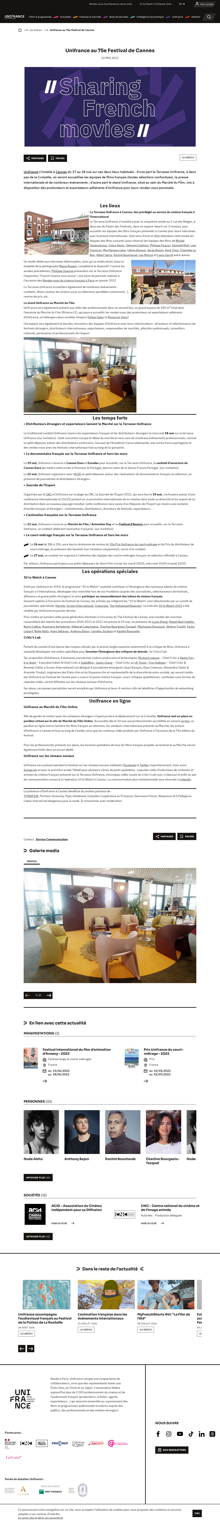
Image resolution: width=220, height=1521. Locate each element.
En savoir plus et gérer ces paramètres (40, 1517)
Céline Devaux (136, 250)
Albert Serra (104, 255)
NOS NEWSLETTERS (174, 1449)
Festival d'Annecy (131, 524)
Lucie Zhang (160, 622)
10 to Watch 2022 (170, 606)
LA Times (140, 663)
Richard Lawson (149, 658)
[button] (189, 877)
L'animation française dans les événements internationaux (102, 1316)
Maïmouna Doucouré (151, 626)
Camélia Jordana (102, 631)
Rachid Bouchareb (125, 255)
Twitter (144, 765)
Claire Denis (116, 245)
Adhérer (195, 16)
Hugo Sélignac (59, 631)
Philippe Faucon (160, 245)
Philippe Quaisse (62, 271)
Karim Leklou (32, 626)
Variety (60, 606)
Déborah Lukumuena (85, 626)
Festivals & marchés (90, 16)
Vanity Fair (187, 658)
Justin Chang (104, 663)
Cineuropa (101, 606)
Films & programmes (40, 16)
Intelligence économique (150, 16)
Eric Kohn (30, 663)
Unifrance (177, 16)
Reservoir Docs (118, 317)
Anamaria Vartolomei (56, 626)
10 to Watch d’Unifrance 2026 (155, 3)
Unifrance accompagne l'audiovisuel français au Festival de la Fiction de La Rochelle (45, 1318)
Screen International (80, 606)
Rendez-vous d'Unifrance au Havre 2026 (110, 3)
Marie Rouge (67, 266)
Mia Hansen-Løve (114, 250)
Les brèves (188, 157)
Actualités (65, 16)
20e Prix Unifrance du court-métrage (133, 544)
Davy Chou (172, 250)
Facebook (130, 765)
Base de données (119, 16)
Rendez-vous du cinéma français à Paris (69, 280)
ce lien (185, 721)
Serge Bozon (155, 250)
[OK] (197, 1513)
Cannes (61, 172)
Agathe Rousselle (128, 631)
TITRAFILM (31, 796)
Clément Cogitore (137, 245)
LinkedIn (185, 779)
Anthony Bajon (79, 631)
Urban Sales (96, 317)
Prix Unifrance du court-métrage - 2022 (163, 1052)
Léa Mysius (146, 255)
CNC (49, 494)
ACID (77, 474)
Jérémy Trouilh (176, 626)
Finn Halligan (157, 663)
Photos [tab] (32, 861)
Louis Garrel (165, 255)
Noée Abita (41, 631)
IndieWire (87, 663)
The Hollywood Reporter (125, 606)
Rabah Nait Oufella (181, 622)
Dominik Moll (180, 245)
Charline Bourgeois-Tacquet (118, 626)
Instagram (30, 770)
